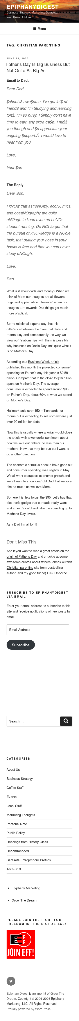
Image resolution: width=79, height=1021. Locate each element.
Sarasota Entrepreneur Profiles (29, 859)
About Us (13, 769)
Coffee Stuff (15, 787)
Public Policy (16, 832)
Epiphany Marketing (26, 888)
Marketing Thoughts (21, 814)
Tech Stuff (14, 869)
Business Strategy (20, 778)
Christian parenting (20, 567)
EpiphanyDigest (33, 6)
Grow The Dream (24, 900)
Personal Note (17, 823)
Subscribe (20, 644)
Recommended (18, 850)
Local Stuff (14, 805)
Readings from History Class (27, 841)
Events (12, 796)
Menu (42, 28)
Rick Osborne (57, 572)
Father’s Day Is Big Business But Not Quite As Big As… (38, 67)
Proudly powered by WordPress (28, 1009)
